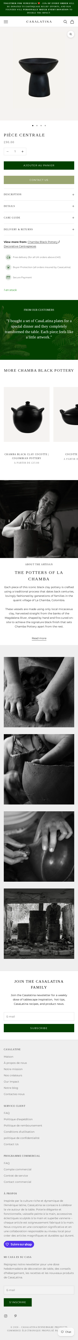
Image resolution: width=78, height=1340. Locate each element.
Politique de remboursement (23, 1125)
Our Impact (11, 1081)
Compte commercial (17, 1169)
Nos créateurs (13, 1075)
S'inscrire (17, 1302)
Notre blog (11, 1088)
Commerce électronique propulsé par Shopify (39, 1330)
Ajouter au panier (39, 165)
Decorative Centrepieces (20, 246)
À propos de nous (15, 1063)
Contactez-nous (14, 1094)
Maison (8, 1056)
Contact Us (39, 179)
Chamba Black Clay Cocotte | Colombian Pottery (27, 456)
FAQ (7, 1113)
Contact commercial (17, 1182)
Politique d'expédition (18, 1119)
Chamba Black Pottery (43, 242)
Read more (39, 638)
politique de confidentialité (21, 1138)
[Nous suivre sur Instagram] (6, 1316)
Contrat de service (16, 1175)
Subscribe (39, 1028)
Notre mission (13, 1069)
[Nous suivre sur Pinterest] (15, 1316)
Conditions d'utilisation (19, 1131)
